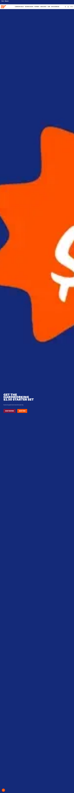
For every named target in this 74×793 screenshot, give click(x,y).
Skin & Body (43, 6)
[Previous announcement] (2, 3)
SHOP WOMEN (9, 411)
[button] (65, 6)
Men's (2, 1)
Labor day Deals (19, 6)
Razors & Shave (29, 6)
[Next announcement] (72, 3)
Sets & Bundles (55, 6)
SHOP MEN (22, 411)
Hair (49, 6)
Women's (7, 1)
